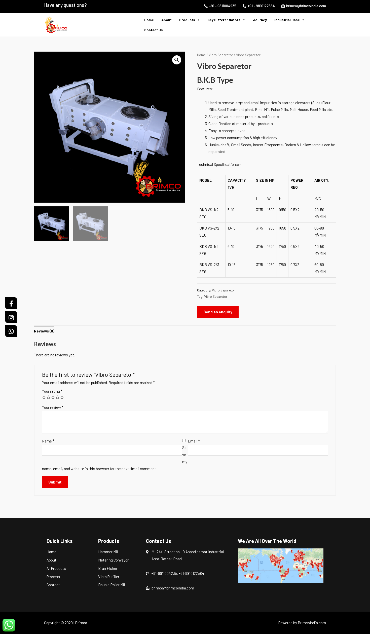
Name (48, 441)
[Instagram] (11, 317)
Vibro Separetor (221, 55)
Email (194, 441)
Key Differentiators (224, 20)
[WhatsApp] (11, 331)
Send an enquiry (217, 312)
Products (187, 20)
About (166, 20)
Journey (260, 20)
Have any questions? (65, 5)
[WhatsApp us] (9, 625)
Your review (52, 407)
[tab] (44, 331)
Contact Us (153, 30)
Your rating (52, 391)
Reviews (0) (44, 331)
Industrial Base (287, 20)
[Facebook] (11, 303)
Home (149, 20)
